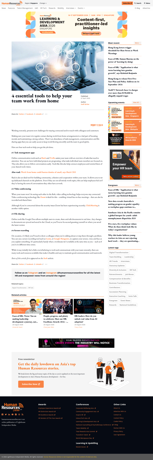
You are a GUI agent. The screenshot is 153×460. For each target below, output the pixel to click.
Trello (52, 158)
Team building (115, 257)
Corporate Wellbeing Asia (85, 408)
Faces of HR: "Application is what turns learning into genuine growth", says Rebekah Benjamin (123, 70)
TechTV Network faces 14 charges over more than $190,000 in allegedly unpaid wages (123, 93)
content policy (119, 418)
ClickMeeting (92, 205)
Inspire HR (80, 415)
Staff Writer (85, 104)
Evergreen (123, 185)
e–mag (137, 8)
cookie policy (118, 421)
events (80, 8)
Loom (48, 238)
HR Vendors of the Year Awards (49, 418)
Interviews (125, 261)
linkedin (38, 114)
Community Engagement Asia (86, 411)
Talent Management (25, 8)
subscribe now (33, 385)
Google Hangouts (61, 238)
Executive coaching (117, 296)
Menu (148, 3)
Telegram (33, 272)
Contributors (114, 287)
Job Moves (129, 274)
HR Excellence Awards (46, 415)
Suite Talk (132, 296)
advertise (146, 8)
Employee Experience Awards (48, 408)
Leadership (129, 257)
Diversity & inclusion (117, 270)
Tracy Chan (78, 327)
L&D (36, 8)
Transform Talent (83, 435)
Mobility (61, 8)
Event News (125, 300)
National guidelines (128, 305)
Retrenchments (115, 274)
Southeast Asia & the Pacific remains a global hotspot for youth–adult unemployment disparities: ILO (124, 215)
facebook (29, 114)
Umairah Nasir (17, 327)
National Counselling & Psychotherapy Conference (93, 425)
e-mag (116, 425)
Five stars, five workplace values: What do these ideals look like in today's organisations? (122, 226)
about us (117, 408)
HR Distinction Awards (46, 411)
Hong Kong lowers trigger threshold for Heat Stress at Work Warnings (123, 50)
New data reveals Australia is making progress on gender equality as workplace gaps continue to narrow (123, 204)
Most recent (123, 43)
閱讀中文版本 (97, 125)
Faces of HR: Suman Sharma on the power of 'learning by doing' (123, 60)
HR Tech (43, 8)
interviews (70, 8)
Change (42, 3)
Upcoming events (123, 102)
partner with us (119, 428)
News (4, 8)
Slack (43, 158)
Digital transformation (19, 288)
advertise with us (120, 411)
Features (11, 8)
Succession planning (117, 292)
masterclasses (82, 447)
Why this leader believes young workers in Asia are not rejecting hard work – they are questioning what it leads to (123, 238)
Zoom (42, 197)
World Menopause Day (84, 438)
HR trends (113, 261)
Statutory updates (117, 265)
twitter (21, 114)
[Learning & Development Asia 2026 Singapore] (76, 25)
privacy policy (118, 431)
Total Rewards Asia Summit (85, 431)
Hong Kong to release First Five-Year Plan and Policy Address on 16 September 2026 (123, 81)
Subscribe (128, 3)
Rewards (52, 8)
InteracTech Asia (83, 418)
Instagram (51, 272)
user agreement (119, 435)
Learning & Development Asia (86, 421)
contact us (117, 415)
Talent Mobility (82, 428)
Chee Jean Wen (49, 327)
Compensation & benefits (119, 279)
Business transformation (119, 283)
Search (138, 3)
